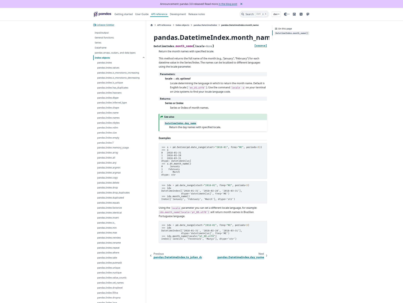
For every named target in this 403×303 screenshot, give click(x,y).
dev (275, 14)
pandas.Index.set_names (110, 282)
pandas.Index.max (107, 232)
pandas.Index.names (108, 117)
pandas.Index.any (106, 162)
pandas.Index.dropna (108, 297)
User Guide (142, 14)
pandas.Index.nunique (109, 272)
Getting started (123, 14)
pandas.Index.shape (108, 107)
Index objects (102, 57)
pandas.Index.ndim (107, 127)
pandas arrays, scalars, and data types (115, 52)
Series (98, 42)
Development (178, 14)
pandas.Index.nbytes (108, 122)
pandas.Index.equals (108, 202)
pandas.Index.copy (107, 177)
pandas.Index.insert (108, 217)
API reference (159, 14)
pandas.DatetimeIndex (205, 25)
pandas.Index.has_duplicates (112, 87)
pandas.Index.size (107, 132)
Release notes (196, 14)
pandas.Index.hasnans (109, 92)
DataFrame (100, 47)
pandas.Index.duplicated (110, 197)
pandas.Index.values (108, 67)
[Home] (151, 25)
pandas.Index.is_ (106, 222)
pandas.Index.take (107, 257)
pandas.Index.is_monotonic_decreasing (118, 77)
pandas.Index (104, 62)
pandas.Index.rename (109, 242)
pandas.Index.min (107, 227)
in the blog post (228, 4)
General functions (104, 37)
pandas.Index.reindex (109, 237)
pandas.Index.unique (108, 267)
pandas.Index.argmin (108, 167)
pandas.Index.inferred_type (112, 102)
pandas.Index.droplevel (110, 287)
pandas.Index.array (107, 152)
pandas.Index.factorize (109, 207)
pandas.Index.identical (109, 212)
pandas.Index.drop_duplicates (113, 192)
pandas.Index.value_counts (111, 277)
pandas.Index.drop (107, 187)
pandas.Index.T (105, 142)
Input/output (102, 32)
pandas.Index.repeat (108, 247)
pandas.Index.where (108, 252)
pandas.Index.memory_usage (113, 147)
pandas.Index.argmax (109, 172)
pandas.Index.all (106, 157)
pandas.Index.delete (108, 182)
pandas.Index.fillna (107, 292)
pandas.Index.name (108, 112)
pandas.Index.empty (108, 137)
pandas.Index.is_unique (110, 82)
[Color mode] (286, 14)
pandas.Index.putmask (109, 262)
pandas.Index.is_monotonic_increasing (118, 72)
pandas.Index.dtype (108, 97)
